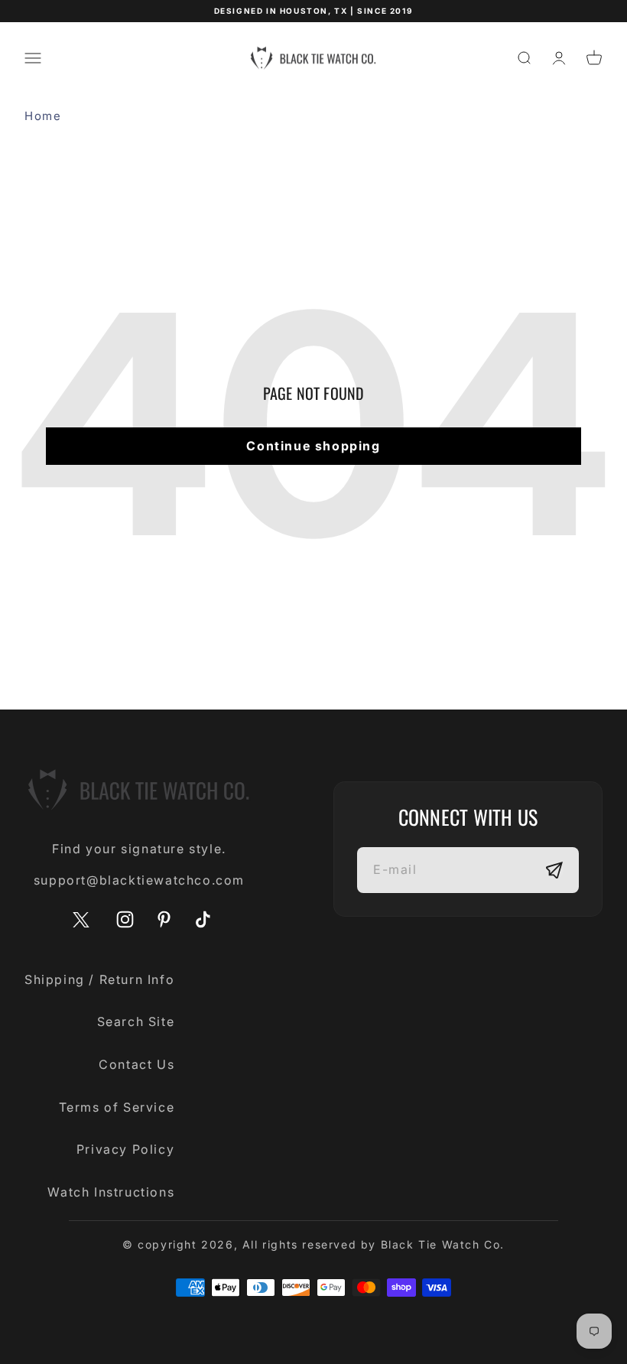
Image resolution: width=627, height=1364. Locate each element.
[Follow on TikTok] (203, 919)
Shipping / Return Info (99, 979)
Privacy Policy (125, 1149)
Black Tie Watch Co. (443, 1244)
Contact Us (136, 1064)
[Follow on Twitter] (81, 924)
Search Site (136, 1021)
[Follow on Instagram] (125, 919)
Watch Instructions (110, 1192)
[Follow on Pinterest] (164, 919)
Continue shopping (313, 445)
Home (42, 116)
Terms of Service (117, 1107)
